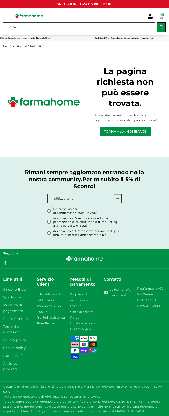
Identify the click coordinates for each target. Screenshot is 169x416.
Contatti (112, 279)
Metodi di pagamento (82, 282)
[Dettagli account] (150, 16)
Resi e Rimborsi (16, 319)
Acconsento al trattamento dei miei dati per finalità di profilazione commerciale (86, 232)
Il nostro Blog (14, 289)
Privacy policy (14, 340)
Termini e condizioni (12, 329)
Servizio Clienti (45, 282)
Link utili (12, 279)
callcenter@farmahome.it (121, 292)
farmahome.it (24, 386)
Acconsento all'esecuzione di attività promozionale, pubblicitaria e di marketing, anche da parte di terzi (85, 221)
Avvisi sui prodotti (11, 366)
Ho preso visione (75, 210)
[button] (7, 16)
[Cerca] (161, 27)
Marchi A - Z (13, 356)
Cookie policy (14, 348)
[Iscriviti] (118, 198)
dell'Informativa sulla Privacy (75, 213)
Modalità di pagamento (13, 308)
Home (7, 46)
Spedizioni (12, 297)
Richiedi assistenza (51, 317)
